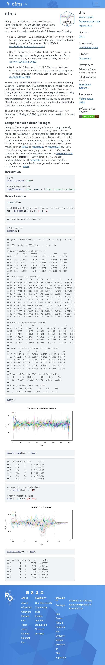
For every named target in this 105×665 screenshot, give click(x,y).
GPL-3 (82, 36)
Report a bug (85, 25)
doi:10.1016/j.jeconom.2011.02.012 (27, 46)
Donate (25, 633)
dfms (17, 4)
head (33, 453)
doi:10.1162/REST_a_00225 (22, 61)
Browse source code (89, 21)
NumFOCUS (76, 608)
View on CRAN (86, 16)
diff (21, 211)
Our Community (43, 603)
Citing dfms (85, 58)
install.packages (15, 181)
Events (39, 616)
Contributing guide (88, 47)
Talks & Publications (60, 627)
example (35, 159)
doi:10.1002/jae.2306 (19, 77)
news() (61, 111)
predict (17, 490)
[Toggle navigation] (96, 4)
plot (9, 400)
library (10, 202)
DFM (16, 211)
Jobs (24, 629)
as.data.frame (14, 453)
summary (10, 231)
